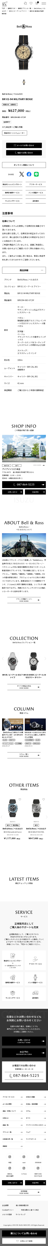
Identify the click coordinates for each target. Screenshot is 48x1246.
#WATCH (12, 740)
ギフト (28, 1118)
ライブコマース (31, 1139)
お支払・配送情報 (32, 1104)
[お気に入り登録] (20, 799)
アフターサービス (8, 1097)
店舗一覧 (6, 1125)
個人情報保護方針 (22, 1205)
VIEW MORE (37, 465)
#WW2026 (36, 743)
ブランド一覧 (7, 1132)
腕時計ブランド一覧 (24, 8)
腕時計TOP (11, 8)
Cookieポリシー (8, 1210)
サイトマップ (20, 1214)
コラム (28, 1111)
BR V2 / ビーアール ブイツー (18, 11)
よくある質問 (7, 1104)
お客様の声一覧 (8, 1139)
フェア (28, 1132)
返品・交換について (9, 1111)
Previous (3, 658)
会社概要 (5, 1205)
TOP (3, 8)
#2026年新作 (29, 740)
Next (45, 658)
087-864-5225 (26, 1075)
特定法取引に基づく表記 (30, 1210)
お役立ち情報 (30, 1097)
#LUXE (5, 740)
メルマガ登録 (7, 1214)
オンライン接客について (24, 165)
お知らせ (6, 1118)
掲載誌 (5, 1146)
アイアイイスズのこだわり (34, 1125)
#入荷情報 (18, 743)
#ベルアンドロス (8, 743)
